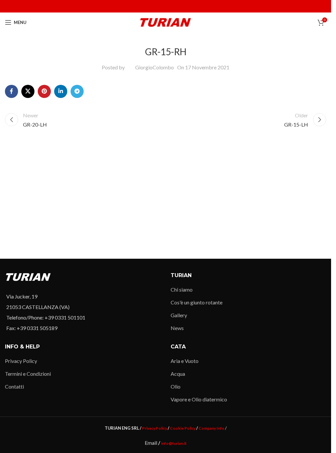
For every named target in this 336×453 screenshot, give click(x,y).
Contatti (14, 386)
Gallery (179, 315)
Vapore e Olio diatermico (199, 399)
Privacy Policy (21, 361)
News (177, 328)
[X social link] (27, 91)
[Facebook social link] (11, 91)
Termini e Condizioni (28, 373)
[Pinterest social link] (44, 91)
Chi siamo (182, 289)
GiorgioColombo (154, 67)
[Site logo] (165, 21)
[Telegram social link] (77, 91)
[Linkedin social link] (60, 91)
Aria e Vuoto (185, 361)
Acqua (178, 373)
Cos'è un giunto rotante (196, 302)
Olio (175, 386)
